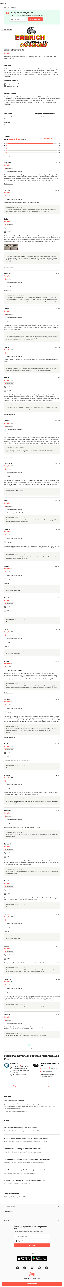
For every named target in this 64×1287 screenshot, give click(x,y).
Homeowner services (9, 1207)
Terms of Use (27, 1278)
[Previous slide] (5, 1091)
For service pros (8, 1211)
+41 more (11, 58)
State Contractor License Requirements (14, 1100)
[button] (7, 247)
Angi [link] (5, 7)
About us (6, 1220)
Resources (7, 1216)
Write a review (48, 138)
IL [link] (8, 7)
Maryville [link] (13, 7)
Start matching (35, 19)
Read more (7, 76)
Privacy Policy (36, 1278)
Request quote (17, 1086)
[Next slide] (9, 1091)
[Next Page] (40, 1045)
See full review (8, 184)
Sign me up (32, 1245)
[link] (17, 1070)
